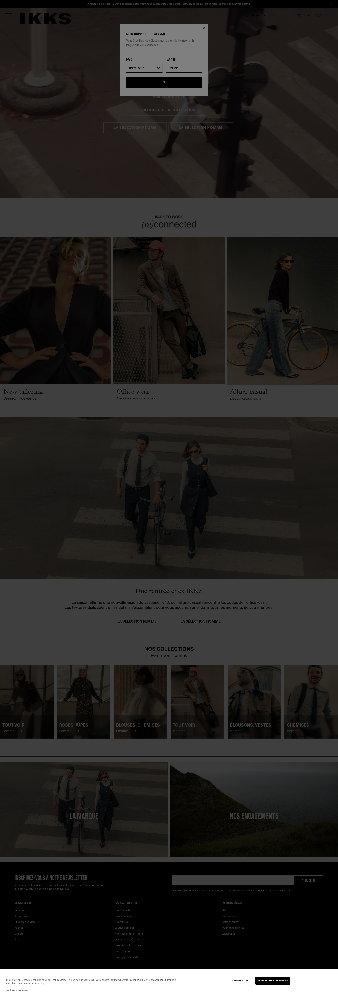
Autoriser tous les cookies (273, 980)
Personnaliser (240, 980)
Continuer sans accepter (18, 990)
